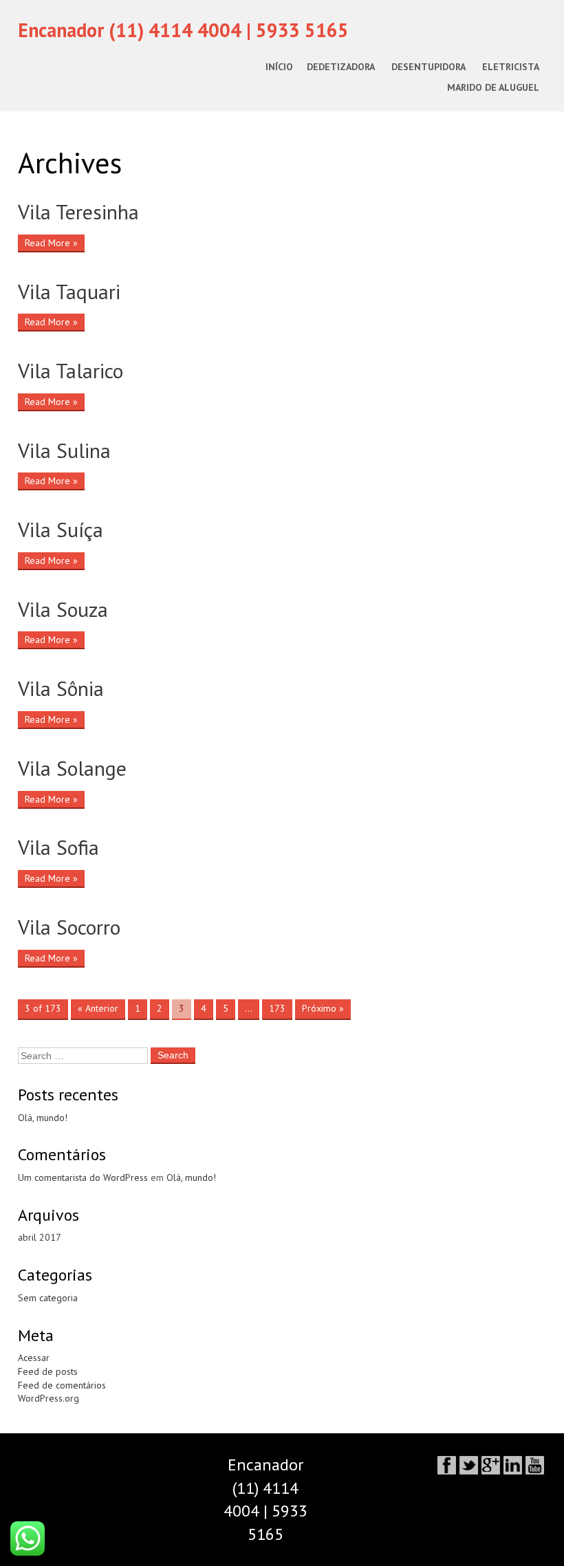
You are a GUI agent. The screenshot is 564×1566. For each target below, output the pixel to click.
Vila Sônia (61, 688)
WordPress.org (48, 1398)
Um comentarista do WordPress (83, 1177)
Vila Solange (72, 768)
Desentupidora (428, 67)
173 (277, 1008)
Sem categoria (48, 1298)
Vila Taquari (69, 292)
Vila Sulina (64, 450)
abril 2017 (39, 1237)
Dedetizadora (341, 67)
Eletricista (510, 67)
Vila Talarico (70, 371)
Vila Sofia (58, 847)
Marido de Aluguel (493, 87)
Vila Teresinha (78, 212)
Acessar (34, 1357)
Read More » (51, 243)
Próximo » (323, 1008)
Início (279, 67)
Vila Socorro (69, 927)
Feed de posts (48, 1371)
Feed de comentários (62, 1385)
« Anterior (98, 1008)
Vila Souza (63, 609)
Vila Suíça (60, 529)
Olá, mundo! (42, 1117)
